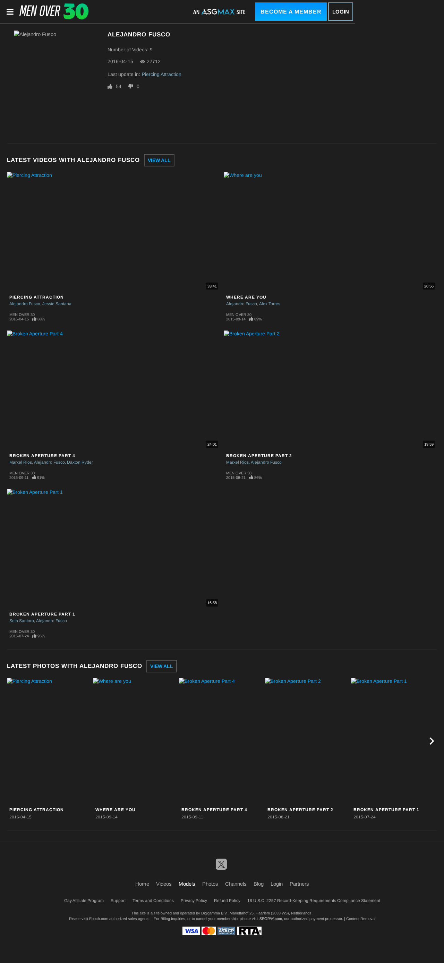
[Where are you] (135, 741)
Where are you (246, 297)
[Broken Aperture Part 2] (307, 741)
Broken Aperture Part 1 (42, 614)
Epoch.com (98, 919)
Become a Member (291, 12)
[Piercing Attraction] (49, 741)
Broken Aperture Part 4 (42, 455)
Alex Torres (269, 303)
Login (340, 12)
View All (159, 160)
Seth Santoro (21, 620)
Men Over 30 (22, 314)
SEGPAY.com (270, 919)
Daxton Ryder (80, 462)
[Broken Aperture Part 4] (221, 741)
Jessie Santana (56, 303)
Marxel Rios (20, 462)
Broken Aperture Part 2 (259, 455)
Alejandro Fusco (24, 303)
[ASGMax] (54, 11)
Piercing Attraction (161, 74)
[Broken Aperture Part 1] (393, 741)
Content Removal (360, 919)
